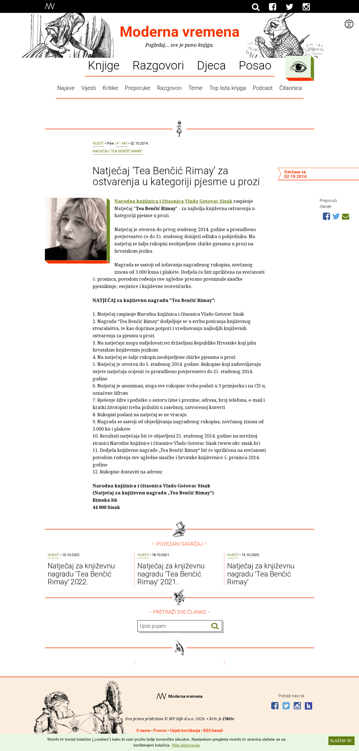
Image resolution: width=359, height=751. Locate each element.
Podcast (263, 88)
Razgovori (158, 65)
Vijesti (88, 88)
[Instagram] (306, 7)
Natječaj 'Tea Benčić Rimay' (117, 151)
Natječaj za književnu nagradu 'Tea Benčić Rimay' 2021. (170, 574)
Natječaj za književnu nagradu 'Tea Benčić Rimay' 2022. (81, 574)
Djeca (211, 65)
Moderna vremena (180, 31)
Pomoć (160, 730)
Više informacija (186, 745)
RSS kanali (213, 730)
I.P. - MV (121, 143)
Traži (215, 626)
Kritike (110, 88)
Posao (255, 65)
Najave (66, 88)
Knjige (103, 65)
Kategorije (298, 67)
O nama (143, 730)
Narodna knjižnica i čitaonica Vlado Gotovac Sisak (173, 201)
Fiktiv (228, 718)
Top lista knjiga (227, 88)
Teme (195, 88)
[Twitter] (289, 7)
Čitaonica (290, 88)
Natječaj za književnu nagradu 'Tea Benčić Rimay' (260, 574)
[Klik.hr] (308, 707)
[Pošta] (345, 215)
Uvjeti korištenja (185, 730)
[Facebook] (272, 7)
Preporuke (137, 88)
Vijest (98, 143)
